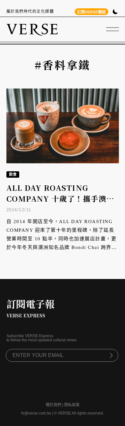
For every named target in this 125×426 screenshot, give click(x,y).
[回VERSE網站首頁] (32, 29)
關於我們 (53, 405)
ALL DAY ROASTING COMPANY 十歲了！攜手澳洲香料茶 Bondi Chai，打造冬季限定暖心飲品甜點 (62, 204)
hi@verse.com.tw (36, 413)
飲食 (13, 174)
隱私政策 (71, 405)
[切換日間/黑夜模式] (115, 12)
